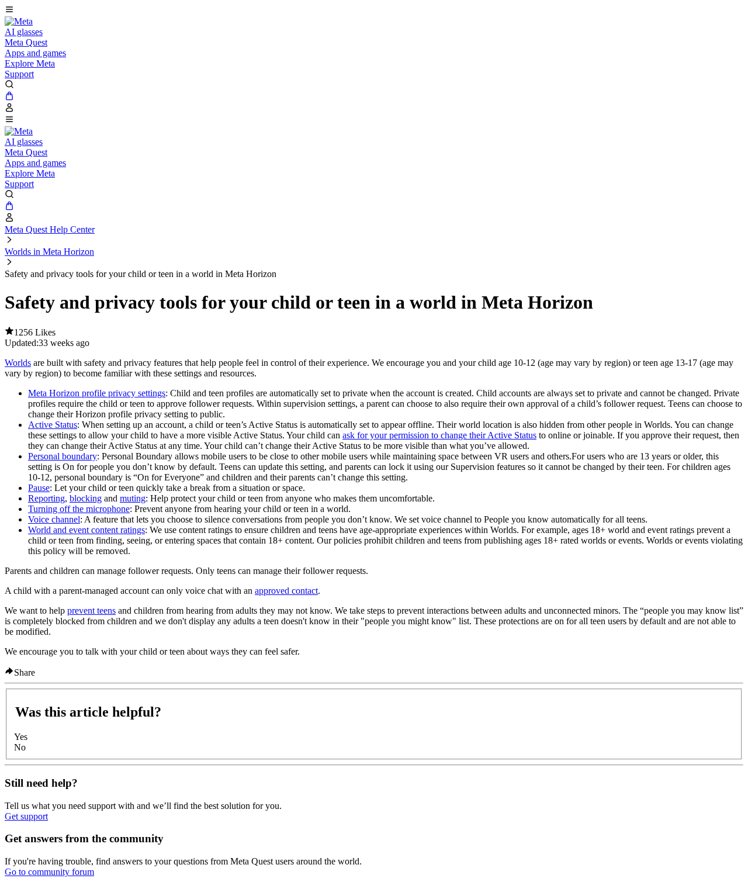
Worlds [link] (18, 363)
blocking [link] (86, 498)
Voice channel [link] (54, 519)
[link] (19, 21)
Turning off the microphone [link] (79, 509)
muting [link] (133, 498)
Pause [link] (39, 488)
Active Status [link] (52, 425)
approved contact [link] (286, 591)
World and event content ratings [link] (86, 530)
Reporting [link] (46, 498)
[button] (374, 10)
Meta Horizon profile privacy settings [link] (96, 393)
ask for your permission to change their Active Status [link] (439, 435)
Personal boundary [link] (62, 456)
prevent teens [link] (91, 610)
